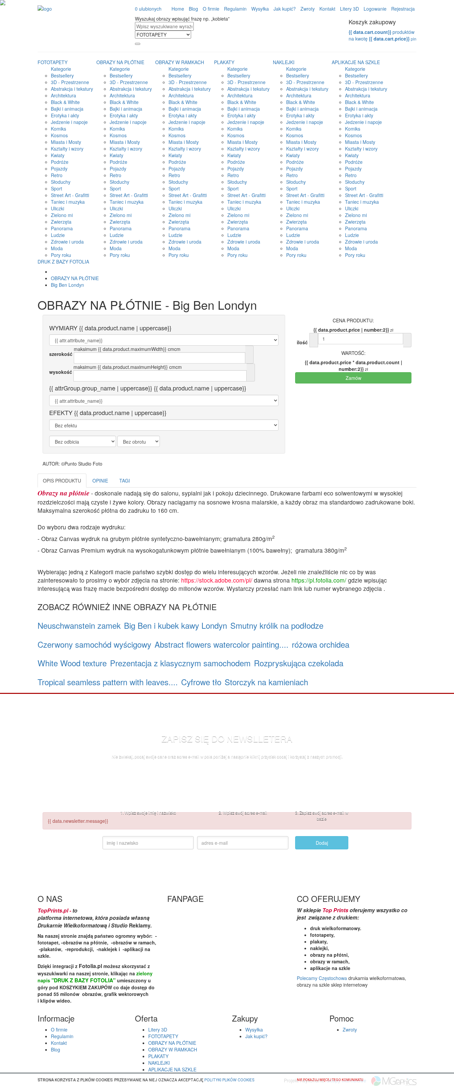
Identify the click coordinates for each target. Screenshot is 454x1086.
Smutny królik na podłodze (276, 625)
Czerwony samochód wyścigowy (94, 644)
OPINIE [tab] (100, 480)
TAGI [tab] (124, 480)
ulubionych (148, 8)
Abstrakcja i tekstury (72, 88)
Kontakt (327, 8)
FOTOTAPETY (52, 62)
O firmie (211, 8)
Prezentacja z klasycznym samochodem (180, 663)
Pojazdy (59, 168)
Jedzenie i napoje (69, 122)
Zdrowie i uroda (67, 241)
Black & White (65, 102)
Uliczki (57, 208)
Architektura (63, 95)
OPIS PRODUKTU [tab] (62, 480)
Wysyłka (260, 8)
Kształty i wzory (67, 148)
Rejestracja (403, 8)
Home (177, 8)
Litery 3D (349, 8)
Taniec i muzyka (68, 201)
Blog (193, 8)
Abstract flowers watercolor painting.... (221, 644)
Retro (56, 175)
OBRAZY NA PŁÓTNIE (120, 62)
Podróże (59, 162)
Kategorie (61, 68)
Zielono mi (62, 215)
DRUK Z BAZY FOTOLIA (63, 261)
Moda (57, 248)
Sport (56, 188)
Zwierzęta (61, 221)
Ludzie (58, 235)
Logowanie (375, 8)
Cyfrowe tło (201, 682)
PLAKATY (224, 62)
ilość (302, 342)
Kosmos (59, 135)
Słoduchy (60, 181)
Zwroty (307, 8)
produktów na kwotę (382, 35)
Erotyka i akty (65, 115)
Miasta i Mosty (66, 142)
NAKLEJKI (283, 62)
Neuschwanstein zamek (79, 625)
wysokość (60, 372)
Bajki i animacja (67, 108)
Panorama (62, 228)
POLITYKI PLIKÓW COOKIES (229, 1080)
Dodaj (322, 842)
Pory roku (61, 255)
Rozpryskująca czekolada (298, 663)
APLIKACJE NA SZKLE (356, 62)
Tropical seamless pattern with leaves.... (108, 682)
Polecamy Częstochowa (322, 978)
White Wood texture (72, 663)
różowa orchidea (320, 644)
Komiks (58, 128)
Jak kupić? (285, 8)
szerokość (60, 354)
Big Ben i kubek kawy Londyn (175, 625)
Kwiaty (57, 155)
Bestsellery (62, 75)
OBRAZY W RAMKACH (179, 62)
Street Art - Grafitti (70, 195)
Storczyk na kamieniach (266, 682)
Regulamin (235, 8)
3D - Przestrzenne (70, 82)
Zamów (353, 378)
